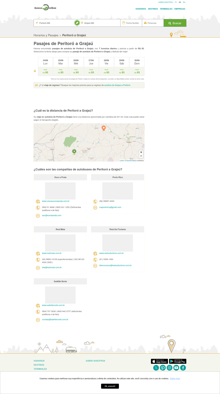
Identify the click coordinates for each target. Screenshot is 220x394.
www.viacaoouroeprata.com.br (55, 201)
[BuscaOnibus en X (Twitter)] (156, 367)
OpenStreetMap (131, 160)
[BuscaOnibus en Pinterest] (162, 367)
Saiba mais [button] (175, 378)
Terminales (166, 8)
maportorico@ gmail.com (110, 207)
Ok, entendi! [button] (110, 386)
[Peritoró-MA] (104, 128)
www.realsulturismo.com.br (111, 253)
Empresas (179, 8)
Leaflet (122, 160)
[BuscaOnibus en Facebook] (183, 367)
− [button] (141, 156)
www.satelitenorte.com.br (53, 305)
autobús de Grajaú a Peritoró (117, 85)
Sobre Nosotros (165, 2)
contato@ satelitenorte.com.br (55, 319)
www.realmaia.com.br (51, 253)
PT (176, 2)
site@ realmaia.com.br (52, 267)
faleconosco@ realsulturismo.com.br (115, 265)
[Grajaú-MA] (74, 152)
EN (184, 2)
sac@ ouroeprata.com (51, 215)
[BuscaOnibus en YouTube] (176, 367)
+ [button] (141, 152)
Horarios (141, 8)
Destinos (153, 8)
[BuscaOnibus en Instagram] (169, 367)
